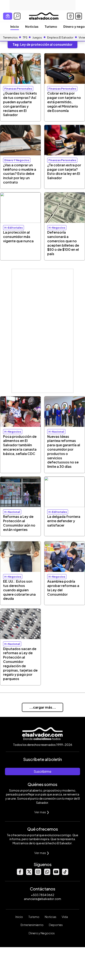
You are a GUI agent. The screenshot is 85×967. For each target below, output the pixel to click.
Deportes (56, 925)
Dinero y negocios (16, 160)
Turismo (51, 26)
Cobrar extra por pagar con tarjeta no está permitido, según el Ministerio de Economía (64, 102)
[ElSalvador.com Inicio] (43, 16)
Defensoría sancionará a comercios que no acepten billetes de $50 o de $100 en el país (63, 243)
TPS (25, 37)
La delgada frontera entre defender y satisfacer (63, 520)
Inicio (14, 26)
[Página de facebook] (20, 874)
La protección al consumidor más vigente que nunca (18, 236)
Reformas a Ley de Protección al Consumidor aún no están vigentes (19, 522)
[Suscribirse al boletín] (7, 16)
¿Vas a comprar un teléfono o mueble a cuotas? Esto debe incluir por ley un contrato (19, 173)
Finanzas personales (18, 88)
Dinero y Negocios (42, 933)
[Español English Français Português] (78, 16)
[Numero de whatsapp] (47, 874)
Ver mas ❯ (41, 812)
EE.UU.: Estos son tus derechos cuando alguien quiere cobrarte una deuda (19, 590)
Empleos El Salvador (60, 37)
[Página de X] (29, 874)
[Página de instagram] (38, 874)
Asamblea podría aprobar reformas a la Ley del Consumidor (63, 587)
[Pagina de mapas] (70, 16)
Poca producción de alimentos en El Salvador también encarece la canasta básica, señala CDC (20, 445)
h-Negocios (56, 227)
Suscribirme (42, 771)
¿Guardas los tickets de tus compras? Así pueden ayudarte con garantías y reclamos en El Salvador (20, 104)
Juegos (37, 37)
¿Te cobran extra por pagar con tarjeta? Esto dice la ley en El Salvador (64, 171)
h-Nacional (56, 431)
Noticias (31, 26)
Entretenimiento (32, 925)
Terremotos (10, 37)
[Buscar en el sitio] (17, 16)
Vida (65, 917)
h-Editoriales (13, 227)
